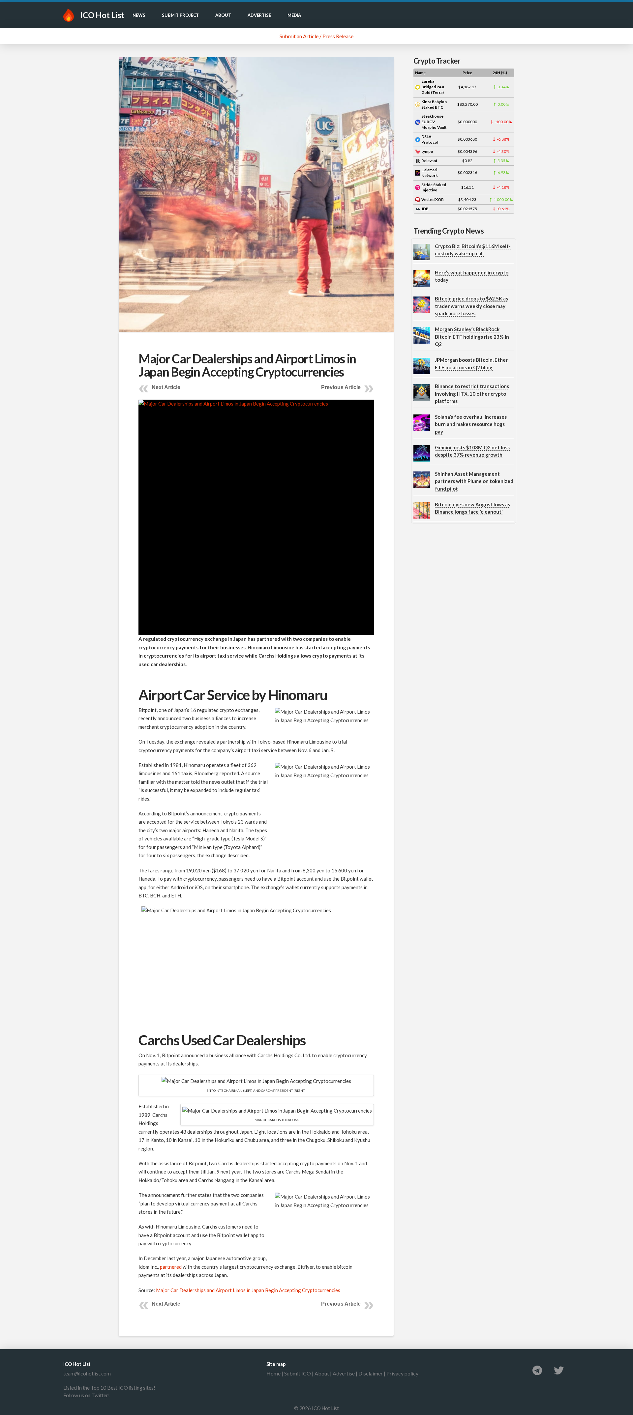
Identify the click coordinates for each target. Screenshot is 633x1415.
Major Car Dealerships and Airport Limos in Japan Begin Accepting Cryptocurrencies (248, 1290)
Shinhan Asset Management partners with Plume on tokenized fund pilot (474, 481)
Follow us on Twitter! (86, 1395)
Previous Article (341, 387)
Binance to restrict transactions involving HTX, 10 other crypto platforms (472, 393)
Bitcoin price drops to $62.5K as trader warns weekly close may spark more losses (471, 306)
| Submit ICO (296, 1373)
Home (273, 1373)
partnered (171, 1267)
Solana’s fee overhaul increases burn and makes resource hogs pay (471, 424)
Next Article (166, 387)
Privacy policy (402, 1373)
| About (320, 1373)
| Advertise (342, 1373)
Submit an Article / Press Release (316, 36)
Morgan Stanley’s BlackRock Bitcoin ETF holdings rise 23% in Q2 (472, 336)
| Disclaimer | (370, 1373)
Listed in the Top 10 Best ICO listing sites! (109, 1387)
